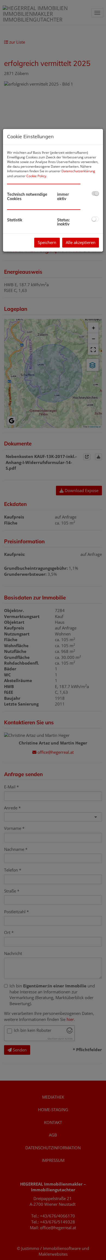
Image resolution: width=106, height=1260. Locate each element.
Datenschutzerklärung (78, 171)
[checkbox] (95, 193)
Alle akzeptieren (80, 242)
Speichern (47, 242)
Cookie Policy (36, 176)
